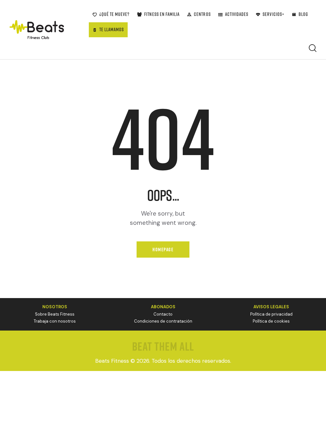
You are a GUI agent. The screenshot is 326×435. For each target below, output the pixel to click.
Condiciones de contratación (163, 321)
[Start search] (312, 48)
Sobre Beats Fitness (54, 314)
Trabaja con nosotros (55, 321)
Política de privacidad (271, 314)
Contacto (163, 314)
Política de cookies (271, 321)
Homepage (163, 249)
